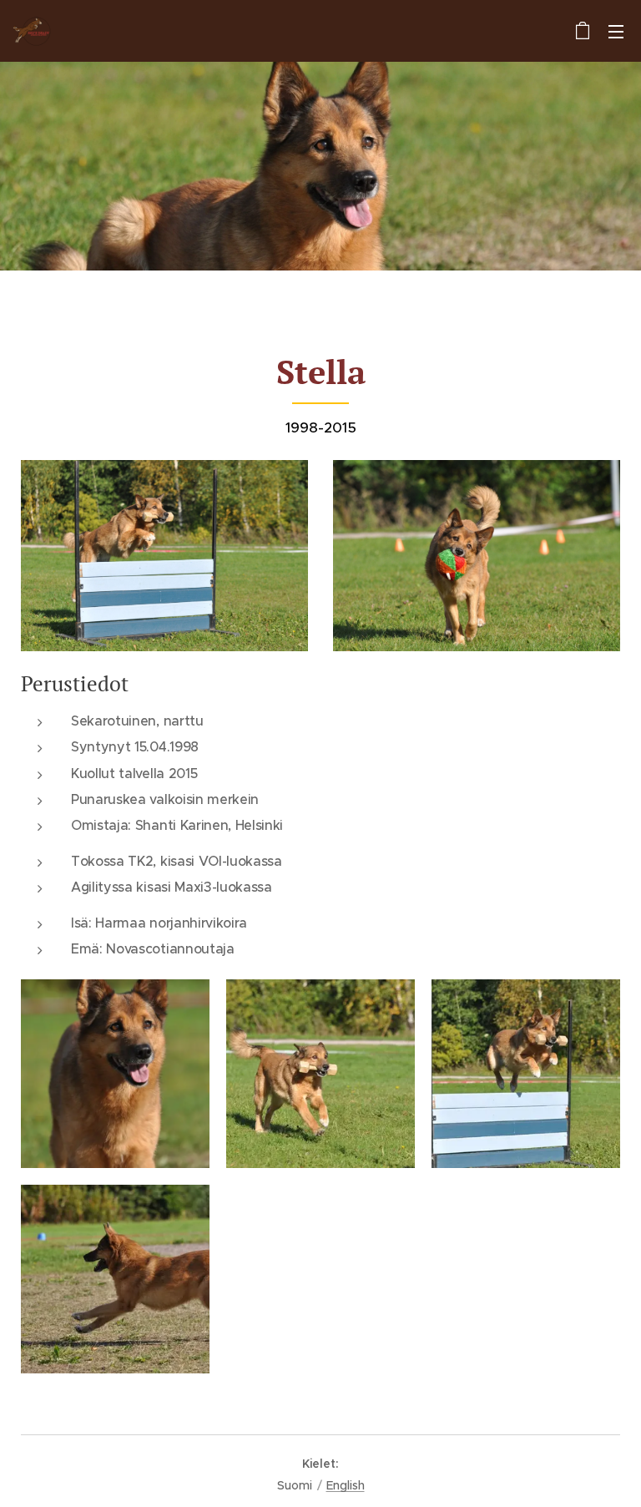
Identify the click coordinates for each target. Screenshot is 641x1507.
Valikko (616, 31)
